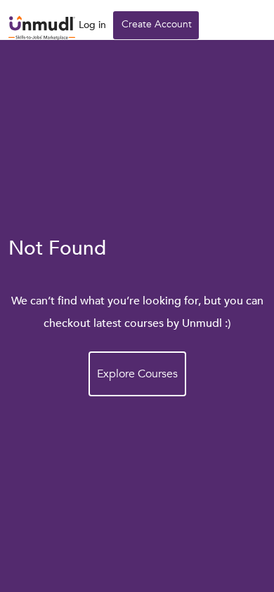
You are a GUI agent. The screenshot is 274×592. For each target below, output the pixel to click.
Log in (92, 25)
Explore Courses (137, 374)
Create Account (157, 24)
